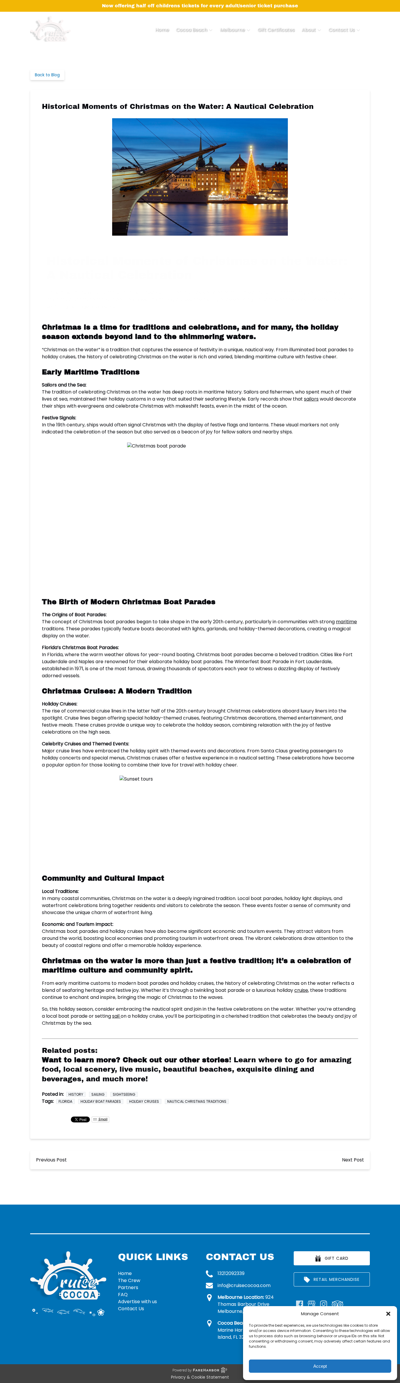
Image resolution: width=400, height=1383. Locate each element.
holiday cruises (144, 1101)
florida (65, 1101)
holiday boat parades (101, 1101)
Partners (128, 1287)
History (76, 1094)
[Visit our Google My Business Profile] (311, 1304)
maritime (346, 621)
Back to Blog (47, 75)
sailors (311, 399)
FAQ (123, 1294)
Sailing (98, 1094)
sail (116, 1016)
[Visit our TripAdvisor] (337, 1304)
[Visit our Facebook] (299, 1304)
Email (102, 1119)
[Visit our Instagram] (323, 1304)
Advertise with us (137, 1301)
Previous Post (51, 1159)
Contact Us (131, 1308)
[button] (388, 1314)
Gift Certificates (276, 29)
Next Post (353, 1159)
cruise (301, 990)
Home (162, 29)
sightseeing (124, 1094)
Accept (320, 1366)
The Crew (129, 1280)
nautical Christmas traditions (196, 1101)
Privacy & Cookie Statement (200, 1377)
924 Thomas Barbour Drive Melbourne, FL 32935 (246, 1304)
